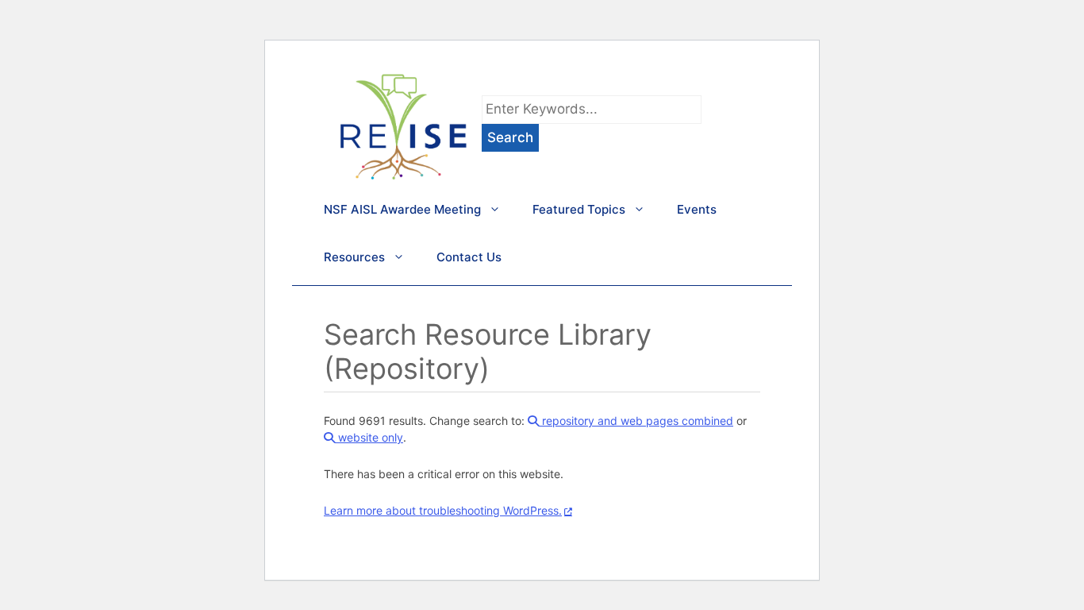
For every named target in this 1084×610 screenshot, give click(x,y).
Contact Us (469, 256)
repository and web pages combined (636, 420)
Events (697, 209)
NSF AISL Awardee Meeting (402, 209)
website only (369, 437)
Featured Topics (578, 209)
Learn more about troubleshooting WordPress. (443, 510)
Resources (354, 256)
